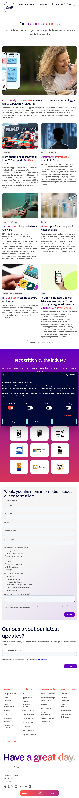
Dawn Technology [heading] (68, 689)
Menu (52, 793)
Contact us (65, 694)
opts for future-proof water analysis (57, 228)
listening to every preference (19, 299)
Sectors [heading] (7, 689)
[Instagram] (9, 786)
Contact (24, 793)
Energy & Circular (10, 694)
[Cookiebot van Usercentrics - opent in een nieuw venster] (68, 375)
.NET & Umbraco (28, 723)
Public (6, 715)
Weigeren (14, 422)
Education (7, 711)
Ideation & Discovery (48, 694)
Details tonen (67, 415)
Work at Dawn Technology (26, 4)
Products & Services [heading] (48, 689)
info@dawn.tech (44, 4)
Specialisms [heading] (27, 689)
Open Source (26, 727)
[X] (12, 786)
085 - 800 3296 (59, 4)
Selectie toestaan (39, 422)
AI (23, 694)
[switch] (30, 408)
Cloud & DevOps (28, 711)
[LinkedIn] (16, 786)
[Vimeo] (30, 786)
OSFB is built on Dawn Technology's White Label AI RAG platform (38, 102)
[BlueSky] (26, 786)
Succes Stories (66, 711)
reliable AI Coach (55, 158)
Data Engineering (28, 715)
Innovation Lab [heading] (10, 742)
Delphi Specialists (28, 719)
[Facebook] (5, 786)
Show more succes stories (38, 342)
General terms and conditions (13, 772)
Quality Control (46, 708)
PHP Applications (28, 731)
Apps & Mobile (27, 698)
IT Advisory (44, 704)
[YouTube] (20, 786)
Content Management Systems (26, 704)
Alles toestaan (64, 422)
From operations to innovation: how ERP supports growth (20, 160)
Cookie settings (8, 781)
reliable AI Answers (20, 228)
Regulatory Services (29, 735)
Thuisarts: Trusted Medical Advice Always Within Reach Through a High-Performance (57, 303)
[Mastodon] (23, 787)
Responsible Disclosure (11, 775)
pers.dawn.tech (8, 778)
